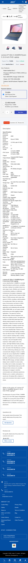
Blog (16, 513)
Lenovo (22, 64)
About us (3, 510)
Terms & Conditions (20, 510)
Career (3, 524)
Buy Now (20, 112)
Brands (16, 507)
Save (15, 16)
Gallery (3, 507)
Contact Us (18, 517)
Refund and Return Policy (6, 520)
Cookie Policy (4, 504)
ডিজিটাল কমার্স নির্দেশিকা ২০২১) (5, 513)
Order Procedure (19, 520)
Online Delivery (5, 517)
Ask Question (8, 422)
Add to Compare (20, 16)
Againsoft (20, 555)
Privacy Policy (18, 504)
